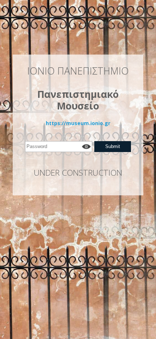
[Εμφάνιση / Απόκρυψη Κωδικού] (86, 146)
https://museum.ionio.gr (78, 123)
